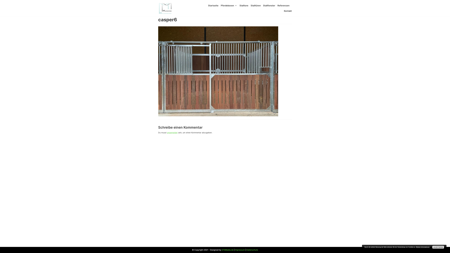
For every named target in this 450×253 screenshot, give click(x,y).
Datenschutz (252, 250)
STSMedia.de (227, 250)
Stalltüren (256, 5)
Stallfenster (269, 5)
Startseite (213, 5)
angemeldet (172, 132)
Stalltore (244, 5)
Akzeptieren (438, 247)
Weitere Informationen (423, 247)
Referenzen (283, 5)
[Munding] (165, 8)
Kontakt (288, 11)
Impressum (240, 250)
